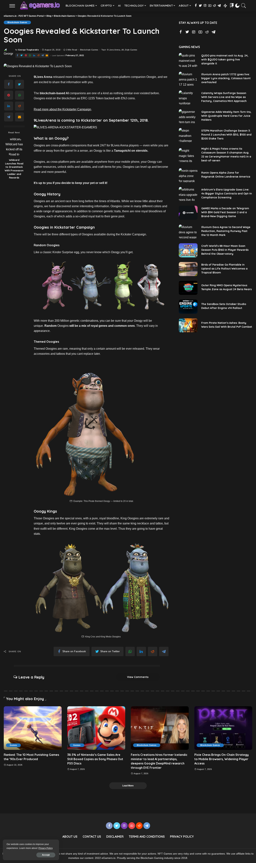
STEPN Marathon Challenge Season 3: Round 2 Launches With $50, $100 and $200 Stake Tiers (226, 134)
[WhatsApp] (30, 55)
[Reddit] (214, 5)
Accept (46, 855)
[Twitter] (200, 5)
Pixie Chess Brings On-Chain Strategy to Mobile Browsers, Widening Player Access (221, 759)
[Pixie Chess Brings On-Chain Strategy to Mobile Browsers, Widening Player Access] (223, 728)
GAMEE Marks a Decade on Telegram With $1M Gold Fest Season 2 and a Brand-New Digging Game (225, 212)
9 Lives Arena (113, 50)
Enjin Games (131, 50)
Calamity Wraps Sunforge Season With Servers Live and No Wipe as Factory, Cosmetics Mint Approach (224, 97)
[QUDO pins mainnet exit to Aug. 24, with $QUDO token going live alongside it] (188, 60)
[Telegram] (219, 5)
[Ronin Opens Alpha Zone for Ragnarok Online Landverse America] (188, 175)
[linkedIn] (34, 55)
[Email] (47, 55)
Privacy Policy (45, 848)
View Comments (137, 677)
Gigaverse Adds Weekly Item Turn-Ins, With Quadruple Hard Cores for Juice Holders (226, 115)
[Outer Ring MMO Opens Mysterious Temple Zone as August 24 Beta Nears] (188, 288)
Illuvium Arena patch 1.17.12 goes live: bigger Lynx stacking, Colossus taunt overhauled (226, 78)
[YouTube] (209, 5)
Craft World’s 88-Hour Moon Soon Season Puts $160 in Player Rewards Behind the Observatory (225, 249)
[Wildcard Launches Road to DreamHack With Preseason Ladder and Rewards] (14, 146)
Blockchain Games (17, 22)
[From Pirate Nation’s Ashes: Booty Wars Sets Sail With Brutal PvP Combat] (188, 325)
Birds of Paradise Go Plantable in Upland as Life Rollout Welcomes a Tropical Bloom (224, 268)
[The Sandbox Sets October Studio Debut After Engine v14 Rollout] (188, 307)
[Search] (244, 5)
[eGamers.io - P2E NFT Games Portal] (40, 5)
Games (13, 745)
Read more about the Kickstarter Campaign (62, 109)
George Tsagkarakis (28, 50)
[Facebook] (195, 5)
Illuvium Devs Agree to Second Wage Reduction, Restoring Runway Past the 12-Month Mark (225, 231)
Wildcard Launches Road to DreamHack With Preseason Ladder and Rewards (14, 168)
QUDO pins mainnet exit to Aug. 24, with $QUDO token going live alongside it (224, 59)
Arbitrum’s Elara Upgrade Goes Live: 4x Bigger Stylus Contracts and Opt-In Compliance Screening (226, 193)
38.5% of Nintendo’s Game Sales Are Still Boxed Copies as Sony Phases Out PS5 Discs (95, 759)
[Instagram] (205, 5)
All (122, 50)
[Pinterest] (26, 55)
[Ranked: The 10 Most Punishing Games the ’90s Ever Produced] (33, 728)
